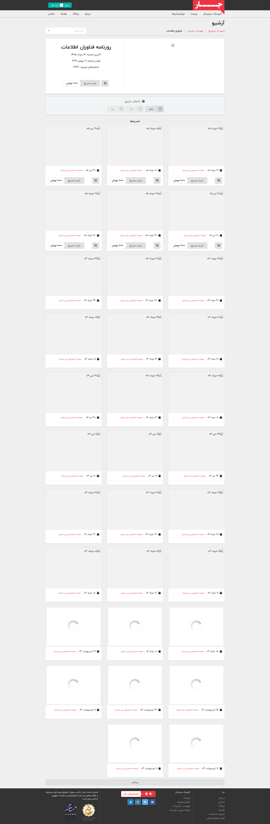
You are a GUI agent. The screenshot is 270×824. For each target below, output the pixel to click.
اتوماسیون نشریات (179, 810)
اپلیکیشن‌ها (178, 13)
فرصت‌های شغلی (215, 818)
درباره (88, 13)
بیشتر (135, 782)
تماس (51, 13)
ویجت (193, 13)
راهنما (64, 13)
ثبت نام (54, 5)
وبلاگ (76, 13)
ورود (67, 5)
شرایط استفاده (217, 814)
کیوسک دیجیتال (212, 13)
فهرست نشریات (195, 31)
